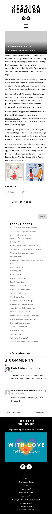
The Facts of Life (22, 139)
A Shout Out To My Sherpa (21, 301)
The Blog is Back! (17, 297)
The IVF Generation (18, 327)
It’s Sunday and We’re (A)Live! (23, 319)
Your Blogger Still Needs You (22, 308)
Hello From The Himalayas (21, 304)
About (26, 478)
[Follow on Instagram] (24, 18)
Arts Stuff (26, 496)
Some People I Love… (19, 293)
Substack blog (26, 503)
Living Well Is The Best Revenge (24, 315)
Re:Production (39, 94)
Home (26, 475)
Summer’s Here (17, 334)
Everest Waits (16, 257)
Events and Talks (26, 482)
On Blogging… (16, 271)
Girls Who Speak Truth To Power (24, 341)
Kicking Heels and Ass (20, 323)
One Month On (16, 267)
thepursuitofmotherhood (24, 390)
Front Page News (18, 282)
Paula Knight (18, 368)
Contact (26, 485)
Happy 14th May (17, 242)
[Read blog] (28, 18)
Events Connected (18, 278)
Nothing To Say (17, 330)
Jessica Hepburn (18, 50)
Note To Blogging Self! (20, 289)
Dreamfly (31, 509)
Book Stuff (26, 489)
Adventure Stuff (26, 493)
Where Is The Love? (19, 338)
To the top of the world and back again (27, 249)
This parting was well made (22, 253)
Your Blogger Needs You (20, 312)
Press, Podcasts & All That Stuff (26, 500)
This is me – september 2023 (23, 232)
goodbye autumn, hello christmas (24, 228)
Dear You (34, 136)
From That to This (18, 286)
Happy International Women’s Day (25, 246)
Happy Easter (16, 274)
